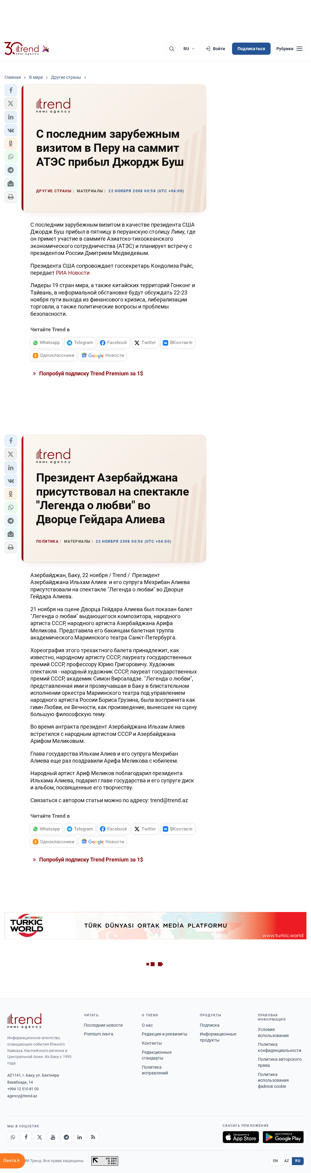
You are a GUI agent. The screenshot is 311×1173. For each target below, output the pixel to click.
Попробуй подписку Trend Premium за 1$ (90, 373)
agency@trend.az (22, 1096)
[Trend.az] (27, 48)
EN (275, 1161)
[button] (10, 90)
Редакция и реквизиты (164, 1034)
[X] (39, 1137)
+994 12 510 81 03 (23, 1089)
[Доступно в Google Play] (283, 1137)
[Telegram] (66, 1137)
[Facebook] (26, 1137)
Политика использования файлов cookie (273, 1080)
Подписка (210, 1025)
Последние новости (103, 1025)
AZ (286, 1161)
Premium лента (98, 1034)
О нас (147, 1025)
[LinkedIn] (79, 1137)
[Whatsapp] (12, 1137)
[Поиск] (172, 49)
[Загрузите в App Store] (241, 1137)
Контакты (152, 1043)
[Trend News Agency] (24, 1021)
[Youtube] (52, 1137)
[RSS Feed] (92, 1137)
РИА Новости (73, 273)
